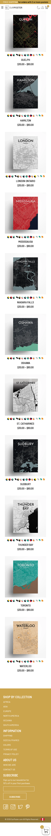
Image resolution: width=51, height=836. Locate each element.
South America (11, 725)
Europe (7, 711)
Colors (7, 745)
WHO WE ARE (9, 765)
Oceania (7, 720)
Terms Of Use (10, 749)
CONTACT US (9, 769)
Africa (6, 702)
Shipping (7, 735)
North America (11, 715)
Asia (5, 706)
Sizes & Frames (11, 740)
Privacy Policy (11, 754)
